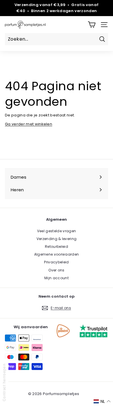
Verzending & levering (57, 238)
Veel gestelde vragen (56, 231)
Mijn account (56, 277)
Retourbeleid (56, 246)
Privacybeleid (56, 262)
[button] (102, 401)
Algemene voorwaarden (56, 254)
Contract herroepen (4, 382)
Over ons (56, 270)
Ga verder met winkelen (28, 124)
